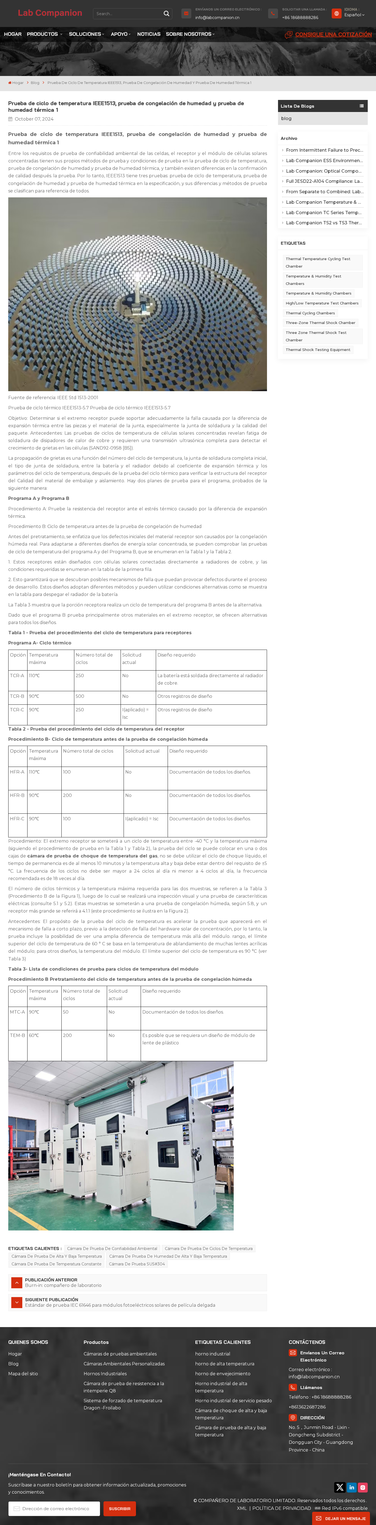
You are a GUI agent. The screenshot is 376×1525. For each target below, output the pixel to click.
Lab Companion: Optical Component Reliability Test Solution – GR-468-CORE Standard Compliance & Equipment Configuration (325, 171)
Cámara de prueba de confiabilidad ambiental (112, 1248)
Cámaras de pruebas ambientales (120, 1354)
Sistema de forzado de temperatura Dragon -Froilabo (123, 1404)
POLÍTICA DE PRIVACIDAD (281, 1508)
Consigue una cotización (333, 34)
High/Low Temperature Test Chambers (322, 303)
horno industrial (212, 1354)
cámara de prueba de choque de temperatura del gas (92, 856)
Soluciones (85, 34)
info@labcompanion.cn (217, 17)
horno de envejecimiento (222, 1373)
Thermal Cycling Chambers (310, 313)
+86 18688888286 (300, 17)
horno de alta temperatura (224, 1363)
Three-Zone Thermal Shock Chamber (320, 322)
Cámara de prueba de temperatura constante (57, 1264)
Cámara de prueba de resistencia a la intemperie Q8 (124, 1387)
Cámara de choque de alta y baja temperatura (231, 1414)
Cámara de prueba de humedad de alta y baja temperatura (168, 1256)
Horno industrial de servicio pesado (233, 1400)
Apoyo (119, 34)
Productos (43, 34)
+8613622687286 (307, 1407)
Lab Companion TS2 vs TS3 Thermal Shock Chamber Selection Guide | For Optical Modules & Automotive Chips (325, 222)
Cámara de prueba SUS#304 (137, 1264)
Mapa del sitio (23, 1373)
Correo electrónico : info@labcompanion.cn (314, 1373)
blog (35, 83)
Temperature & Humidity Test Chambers (313, 280)
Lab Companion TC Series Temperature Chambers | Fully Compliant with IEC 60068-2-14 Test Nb (325, 212)
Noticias (148, 34)
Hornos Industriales (105, 1373)
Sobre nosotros (188, 34)
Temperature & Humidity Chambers (319, 293)
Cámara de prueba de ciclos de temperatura (209, 1248)
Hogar (12, 34)
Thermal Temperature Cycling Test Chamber (318, 262)
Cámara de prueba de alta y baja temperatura (57, 1256)
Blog (13, 1363)
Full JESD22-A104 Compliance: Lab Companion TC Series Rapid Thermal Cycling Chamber (325, 181)
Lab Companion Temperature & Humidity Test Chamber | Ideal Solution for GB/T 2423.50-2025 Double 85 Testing (325, 202)
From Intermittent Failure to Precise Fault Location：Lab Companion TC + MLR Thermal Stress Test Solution (325, 150)
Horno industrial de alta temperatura (221, 1387)
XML (242, 1508)
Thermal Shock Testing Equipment (318, 349)
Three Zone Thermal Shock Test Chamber (316, 336)
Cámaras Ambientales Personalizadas (124, 1363)
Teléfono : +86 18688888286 (320, 1397)
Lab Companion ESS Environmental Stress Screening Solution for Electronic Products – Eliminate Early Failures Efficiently (325, 160)
